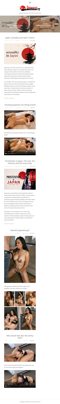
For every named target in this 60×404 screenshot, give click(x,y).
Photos (32, 233)
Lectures (15, 23)
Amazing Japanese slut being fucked (45, 26)
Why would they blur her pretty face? (20, 336)
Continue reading (9, 98)
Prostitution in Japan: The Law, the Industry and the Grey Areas (20, 162)
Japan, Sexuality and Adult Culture (15, 26)
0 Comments (17, 40)
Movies (45, 23)
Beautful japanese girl (20, 230)
